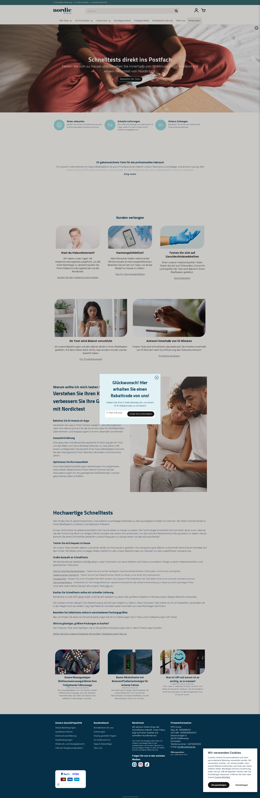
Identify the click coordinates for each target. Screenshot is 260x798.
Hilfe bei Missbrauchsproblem (69, 748)
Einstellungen (242, 785)
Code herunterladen (140, 414)
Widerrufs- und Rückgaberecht (70, 744)
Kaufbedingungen (63, 740)
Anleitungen (99, 732)
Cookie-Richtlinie (222, 777)
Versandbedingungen (65, 727)
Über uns (98, 748)
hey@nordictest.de (186, 747)
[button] (156, 377)
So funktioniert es (102, 740)
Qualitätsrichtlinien (64, 732)
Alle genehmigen (218, 785)
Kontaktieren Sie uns (103, 727)
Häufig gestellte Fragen (105, 736)
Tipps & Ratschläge (103, 744)
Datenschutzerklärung (66, 736)
